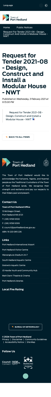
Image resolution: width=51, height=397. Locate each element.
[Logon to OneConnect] (46, 5)
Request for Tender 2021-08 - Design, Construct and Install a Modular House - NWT (25, 34)
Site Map (31, 342)
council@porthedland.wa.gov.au (19, 227)
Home (6, 27)
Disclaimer (17, 339)
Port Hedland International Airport (18, 244)
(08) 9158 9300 (12, 219)
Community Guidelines (36, 339)
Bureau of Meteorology (27, 327)
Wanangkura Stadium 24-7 (15, 255)
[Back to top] (25, 376)
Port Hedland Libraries (12, 281)
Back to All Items (19, 137)
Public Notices (25, 27)
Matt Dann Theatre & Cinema (16, 276)
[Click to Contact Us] (41, 5)
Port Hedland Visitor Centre (15, 250)
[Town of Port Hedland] (15, 17)
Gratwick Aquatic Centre (13, 265)
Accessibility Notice (14, 342)
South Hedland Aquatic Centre (16, 260)
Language (8, 5)
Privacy (5, 339)
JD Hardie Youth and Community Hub (19, 270)
